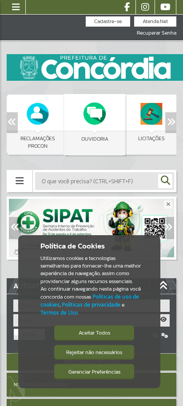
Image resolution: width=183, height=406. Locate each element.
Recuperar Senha (156, 33)
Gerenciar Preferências (94, 372)
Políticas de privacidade (91, 304)
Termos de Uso (59, 312)
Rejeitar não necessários (94, 352)
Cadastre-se (108, 21)
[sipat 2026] (91, 228)
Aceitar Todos (94, 333)
